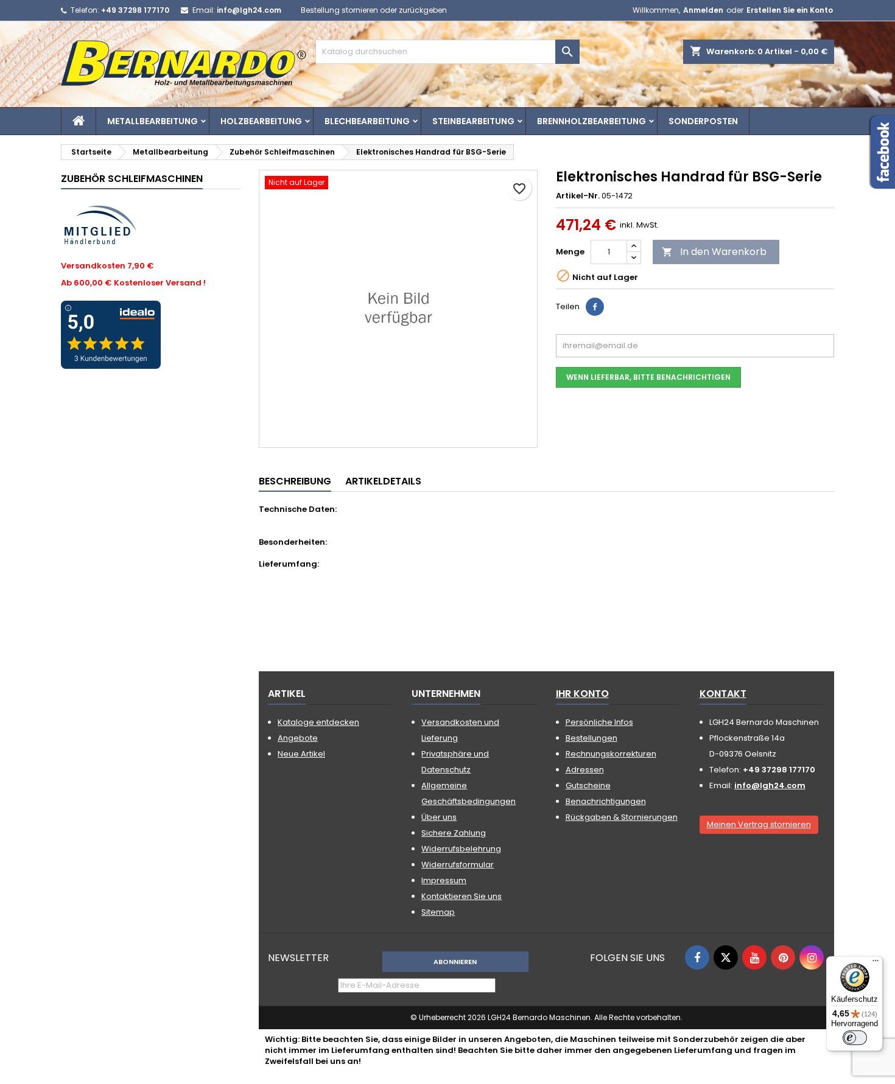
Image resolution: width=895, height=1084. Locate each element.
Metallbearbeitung (152, 121)
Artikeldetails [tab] (383, 481)
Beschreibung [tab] (295, 481)
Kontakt (723, 694)
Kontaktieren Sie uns (461, 896)
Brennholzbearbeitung (591, 121)
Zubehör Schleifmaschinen (132, 179)
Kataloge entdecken (318, 722)
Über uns (439, 817)
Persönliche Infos (599, 722)
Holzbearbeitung (261, 121)
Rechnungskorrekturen (611, 754)
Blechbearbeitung (367, 121)
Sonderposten (703, 121)
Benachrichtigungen (606, 801)
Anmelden (703, 10)
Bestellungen (591, 738)
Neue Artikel (301, 754)
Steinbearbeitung (473, 121)
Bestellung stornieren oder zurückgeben (374, 10)
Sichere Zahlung (453, 833)
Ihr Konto (582, 694)
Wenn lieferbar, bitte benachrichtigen (648, 377)
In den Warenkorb (714, 252)
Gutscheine (588, 785)
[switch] (855, 1037)
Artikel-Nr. (578, 196)
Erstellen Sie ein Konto (789, 10)
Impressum (443, 880)
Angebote (298, 738)
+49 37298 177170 (135, 10)
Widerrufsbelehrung (461, 849)
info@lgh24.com (249, 10)
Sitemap (438, 912)
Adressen (585, 769)
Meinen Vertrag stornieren (759, 824)
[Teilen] (595, 307)
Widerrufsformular (457, 864)
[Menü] (875, 963)
